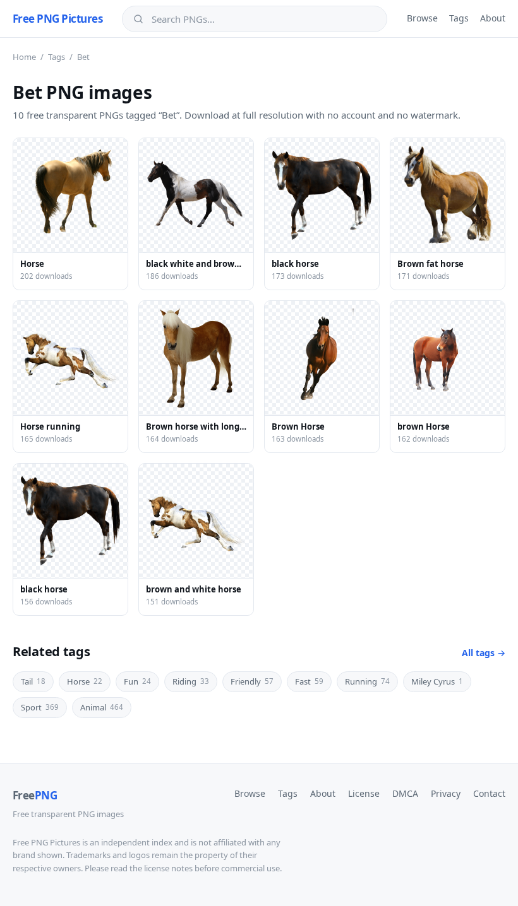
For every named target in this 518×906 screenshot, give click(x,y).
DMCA (405, 793)
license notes (168, 868)
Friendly (252, 681)
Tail (33, 681)
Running (367, 681)
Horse (84, 681)
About (492, 18)
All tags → (483, 653)
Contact (489, 793)
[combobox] (263, 19)
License (364, 793)
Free (35, 795)
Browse (422, 18)
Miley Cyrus (437, 681)
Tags (459, 18)
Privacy (446, 793)
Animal (101, 707)
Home (24, 56)
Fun (137, 681)
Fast (309, 681)
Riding (190, 681)
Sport (40, 707)
